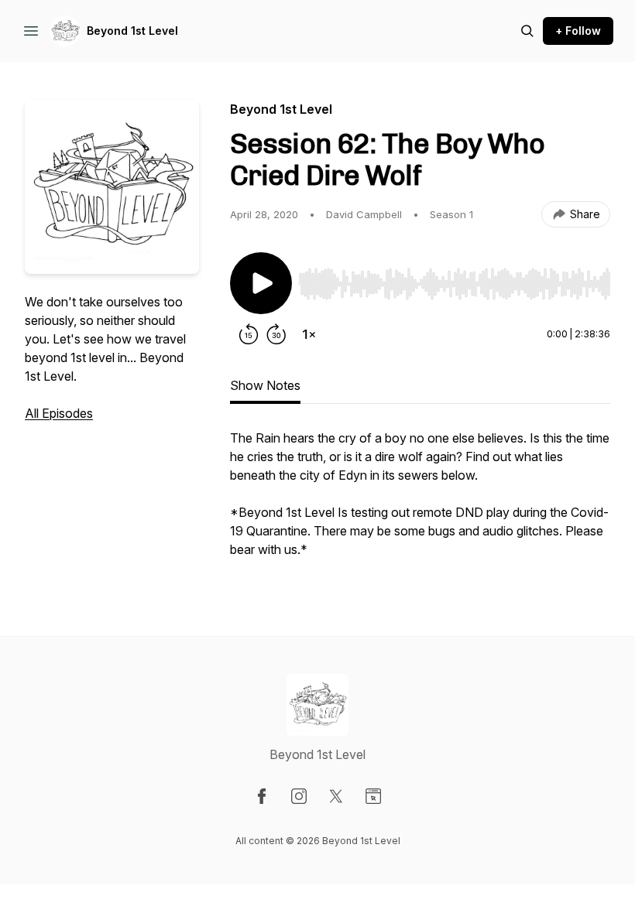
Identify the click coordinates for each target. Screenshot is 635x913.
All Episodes (59, 413)
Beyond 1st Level (132, 30)
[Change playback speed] (308, 334)
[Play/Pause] (261, 283)
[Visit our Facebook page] (261, 796)
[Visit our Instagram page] (299, 796)
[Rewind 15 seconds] (248, 334)
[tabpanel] (420, 501)
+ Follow (578, 30)
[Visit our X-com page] (336, 796)
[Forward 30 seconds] (276, 334)
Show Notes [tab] (265, 385)
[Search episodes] (527, 31)
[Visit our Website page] (373, 796)
